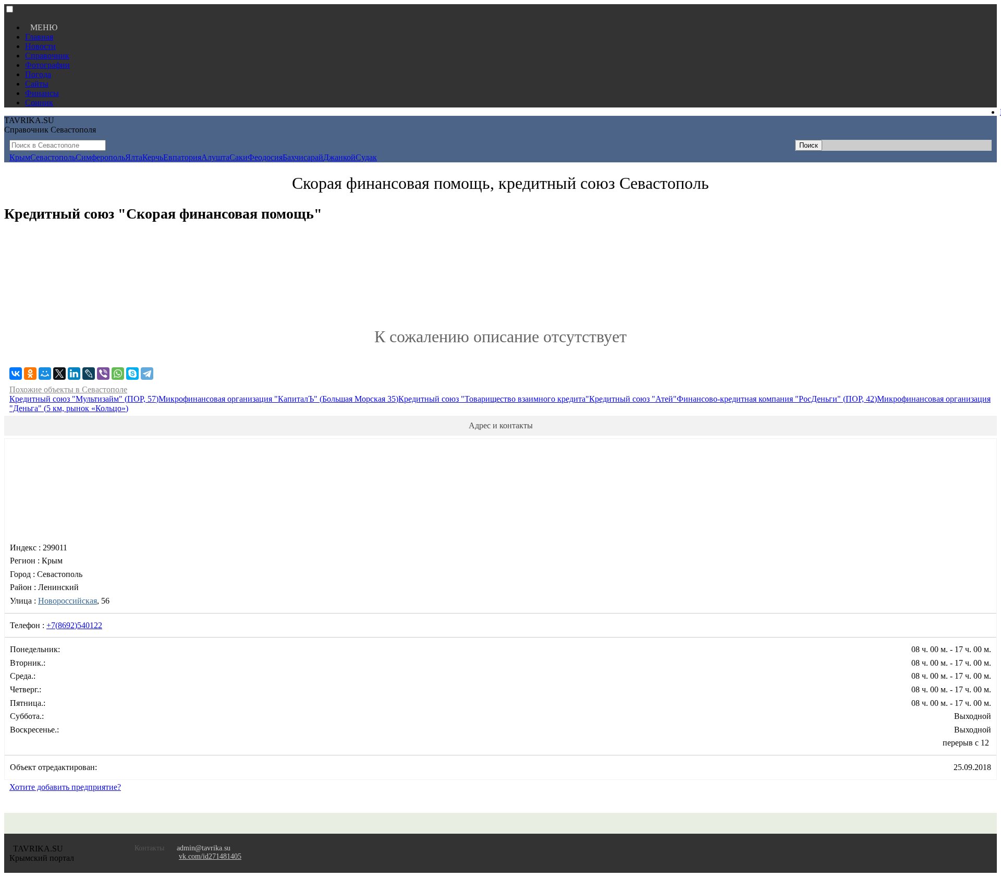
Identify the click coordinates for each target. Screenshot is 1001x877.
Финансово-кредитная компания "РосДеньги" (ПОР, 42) (777, 398)
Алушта (215, 157)
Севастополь (53, 157)
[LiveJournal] (88, 373)
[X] (59, 373)
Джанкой (339, 157)
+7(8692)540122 (74, 625)
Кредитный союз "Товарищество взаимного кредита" (493, 398)
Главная (39, 36)
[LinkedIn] (74, 373)
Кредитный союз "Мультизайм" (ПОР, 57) (83, 398)
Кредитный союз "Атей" (633, 398)
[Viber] (103, 373)
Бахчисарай (303, 157)
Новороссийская (67, 600)
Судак (366, 157)
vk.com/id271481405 (210, 856)
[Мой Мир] (45, 373)
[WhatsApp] (118, 373)
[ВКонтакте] (15, 373)
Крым (19, 157)
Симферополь (100, 157)
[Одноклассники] (30, 373)
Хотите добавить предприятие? (65, 787)
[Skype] (132, 373)
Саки (238, 157)
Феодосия (265, 157)
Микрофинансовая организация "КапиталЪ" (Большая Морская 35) (278, 398)
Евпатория (182, 157)
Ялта (133, 157)
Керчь (152, 157)
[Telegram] (147, 373)
